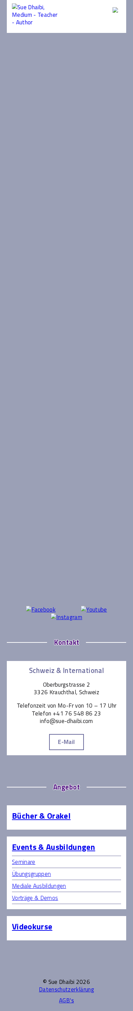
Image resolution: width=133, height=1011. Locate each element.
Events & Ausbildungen (39, 266)
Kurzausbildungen (32, 289)
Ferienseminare (29, 281)
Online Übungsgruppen (38, 349)
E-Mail (66, 741)
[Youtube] (94, 609)
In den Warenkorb (74, 183)
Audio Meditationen (35, 342)
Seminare (23, 861)
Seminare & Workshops (39, 296)
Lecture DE (24, 319)
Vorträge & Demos (33, 311)
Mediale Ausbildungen (39, 885)
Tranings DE (25, 379)
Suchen (68, 125)
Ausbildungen (26, 273)
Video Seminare (29, 364)
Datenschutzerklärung (66, 989)
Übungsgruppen (29, 304)
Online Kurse (25, 334)
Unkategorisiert (29, 387)
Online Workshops (32, 357)
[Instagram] (66, 617)
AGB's (66, 1000)
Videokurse (24, 372)
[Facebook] (41, 609)
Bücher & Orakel (41, 816)
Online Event (26, 326)
